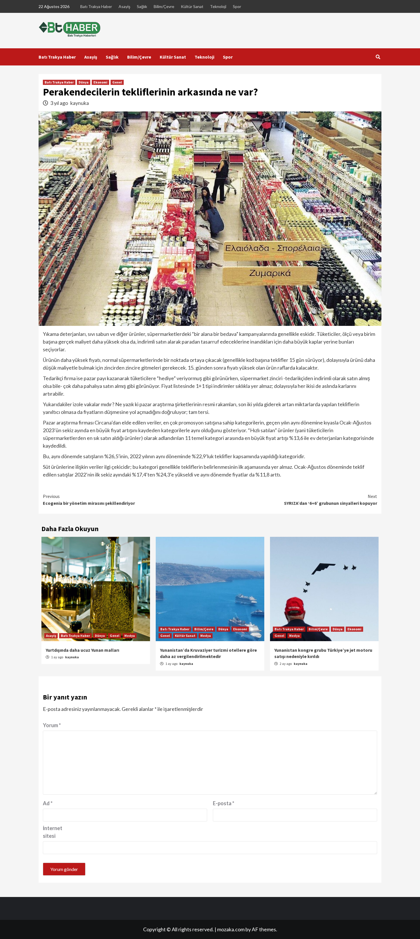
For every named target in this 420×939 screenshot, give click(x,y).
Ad (48, 803)
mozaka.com (231, 929)
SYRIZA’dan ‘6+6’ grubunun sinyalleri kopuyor (330, 499)
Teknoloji (218, 6)
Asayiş (124, 6)
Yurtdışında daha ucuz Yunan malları (82, 650)
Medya (129, 635)
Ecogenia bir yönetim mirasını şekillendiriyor (89, 499)
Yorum (52, 725)
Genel (117, 82)
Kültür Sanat (192, 6)
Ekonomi (100, 82)
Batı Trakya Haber (96, 6)
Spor (237, 6)
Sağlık (142, 6)
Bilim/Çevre (164, 6)
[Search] (377, 56)
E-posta (223, 803)
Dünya (84, 82)
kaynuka (79, 103)
